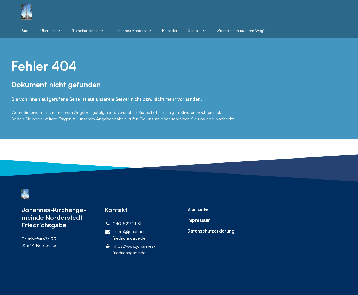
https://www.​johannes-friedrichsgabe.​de (134, 249)
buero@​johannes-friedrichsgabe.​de (130, 235)
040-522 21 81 (127, 223)
